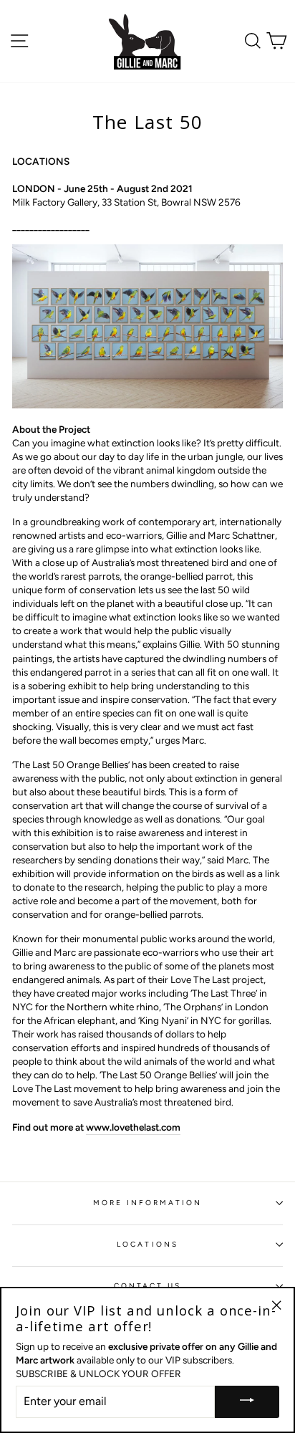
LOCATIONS (147, 1244)
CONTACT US (148, 1285)
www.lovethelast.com (133, 1127)
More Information (148, 1202)
